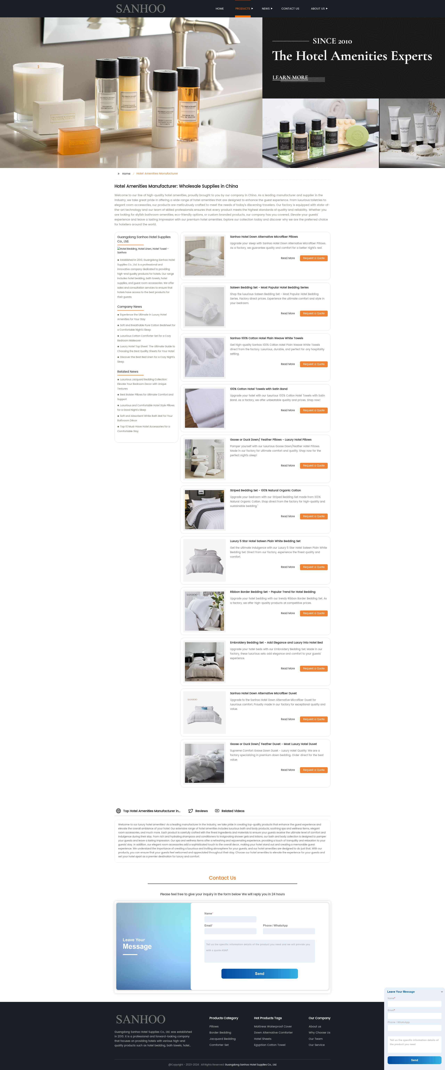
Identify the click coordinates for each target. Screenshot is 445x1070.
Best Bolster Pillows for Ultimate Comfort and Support (145, 397)
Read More (288, 258)
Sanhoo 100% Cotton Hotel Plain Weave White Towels (266, 338)
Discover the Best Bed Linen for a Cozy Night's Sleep (146, 359)
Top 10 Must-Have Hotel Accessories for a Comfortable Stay (143, 429)
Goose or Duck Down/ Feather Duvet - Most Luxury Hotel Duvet (273, 744)
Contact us (290, 8)
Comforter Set (219, 1045)
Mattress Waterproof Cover (273, 1026)
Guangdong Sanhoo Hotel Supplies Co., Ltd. (251, 1065)
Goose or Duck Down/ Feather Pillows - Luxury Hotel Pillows (271, 439)
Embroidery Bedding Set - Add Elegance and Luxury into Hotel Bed (276, 642)
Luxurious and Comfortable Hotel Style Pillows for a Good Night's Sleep (145, 407)
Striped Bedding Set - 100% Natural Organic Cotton (265, 490)
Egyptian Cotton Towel (269, 1045)
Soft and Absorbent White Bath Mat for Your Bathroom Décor (145, 418)
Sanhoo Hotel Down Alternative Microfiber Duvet (263, 693)
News (266, 8)
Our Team (316, 1039)
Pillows (214, 1026)
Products (243, 8)
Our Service (317, 1045)
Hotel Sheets (262, 1039)
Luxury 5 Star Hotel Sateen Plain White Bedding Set (265, 541)
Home (220, 8)
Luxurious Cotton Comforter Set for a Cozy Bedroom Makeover (144, 338)
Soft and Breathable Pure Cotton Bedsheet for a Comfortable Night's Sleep (146, 327)
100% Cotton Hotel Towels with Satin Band (259, 389)
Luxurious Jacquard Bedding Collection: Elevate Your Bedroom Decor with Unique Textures (142, 384)
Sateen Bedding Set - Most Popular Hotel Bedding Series (269, 287)
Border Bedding (220, 1033)
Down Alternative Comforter (273, 1033)
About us (318, 8)
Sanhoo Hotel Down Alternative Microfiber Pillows (264, 237)
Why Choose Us (319, 1032)
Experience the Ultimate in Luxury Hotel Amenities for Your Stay (142, 317)
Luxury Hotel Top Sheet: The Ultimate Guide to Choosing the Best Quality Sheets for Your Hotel (146, 349)
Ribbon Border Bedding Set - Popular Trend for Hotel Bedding (272, 592)
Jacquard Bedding (222, 1039)
